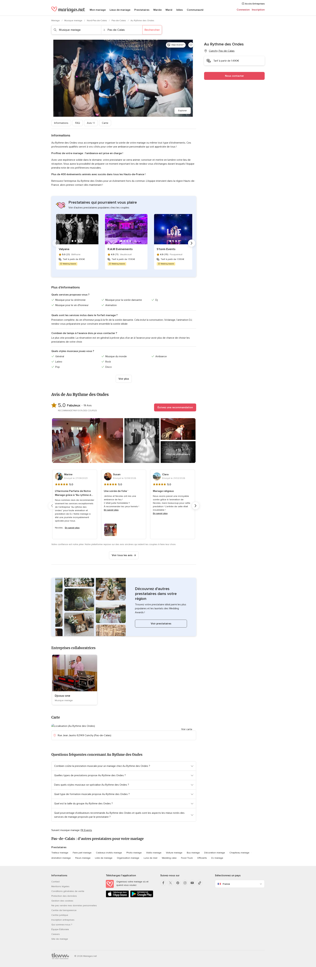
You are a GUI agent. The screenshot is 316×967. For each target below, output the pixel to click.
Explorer (182, 110)
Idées (179, 10)
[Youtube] (192, 883)
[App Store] (117, 896)
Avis (91, 123)
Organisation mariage (128, 858)
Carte (105, 123)
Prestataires (141, 10)
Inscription (258, 9)
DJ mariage (217, 858)
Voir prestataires (161, 623)
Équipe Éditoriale (60, 929)
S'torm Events (166, 249)
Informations (61, 123)
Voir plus (123, 378)
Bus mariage (193, 852)
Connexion (243, 9)
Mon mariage (98, 10)
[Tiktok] (199, 883)
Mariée (157, 10)
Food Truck (187, 858)
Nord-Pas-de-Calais (97, 20)
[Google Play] (141, 896)
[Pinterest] (178, 883)
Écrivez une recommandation (175, 407)
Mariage (55, 20)
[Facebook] (163, 883)
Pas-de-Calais (119, 20)
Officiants (202, 858)
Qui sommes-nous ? (61, 924)
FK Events (86, 830)
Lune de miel (150, 858)
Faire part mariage (82, 852)
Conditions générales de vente (67, 891)
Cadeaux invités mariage (109, 852)
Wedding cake (169, 858)
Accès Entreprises (254, 3)
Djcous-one (62, 696)
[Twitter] (170, 883)
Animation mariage (61, 858)
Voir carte (186, 729)
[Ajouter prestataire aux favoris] (191, 45)
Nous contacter (234, 76)
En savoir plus (72, 527)
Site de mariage (59, 939)
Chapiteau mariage (239, 852)
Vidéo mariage (153, 852)
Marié (169, 10)
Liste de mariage (103, 858)
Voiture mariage (174, 852)
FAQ (77, 123)
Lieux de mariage (120, 10)
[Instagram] (185, 883)
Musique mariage (73, 20)
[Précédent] (56, 243)
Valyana (64, 249)
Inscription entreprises (62, 919)
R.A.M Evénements (120, 249)
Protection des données (64, 896)
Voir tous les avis (122, 555)
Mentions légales (60, 886)
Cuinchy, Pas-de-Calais (222, 51)
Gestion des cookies (62, 900)
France (226, 884)
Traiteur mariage (59, 852)
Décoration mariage (214, 852)
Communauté (195, 10)
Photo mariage (134, 852)
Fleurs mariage (83, 858)
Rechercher (152, 30)
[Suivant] (191, 243)
